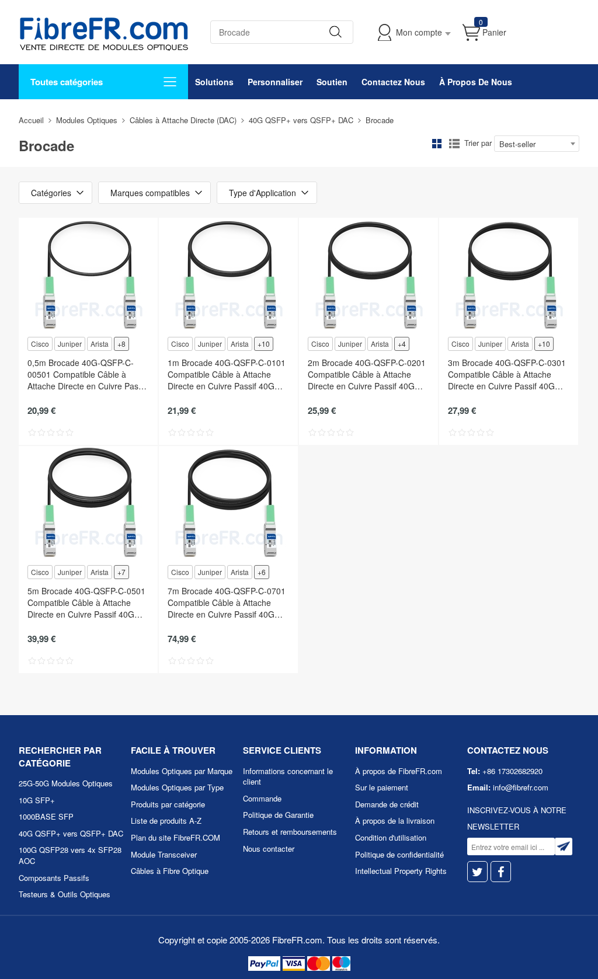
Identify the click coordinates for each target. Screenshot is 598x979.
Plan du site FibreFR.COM (175, 837)
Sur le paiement (381, 787)
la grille (437, 143)
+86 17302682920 (512, 770)
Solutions (214, 82)
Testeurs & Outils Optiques (64, 894)
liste (454, 143)
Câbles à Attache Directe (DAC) (183, 120)
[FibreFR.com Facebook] (501, 872)
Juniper (70, 344)
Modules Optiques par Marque (181, 770)
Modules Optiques (86, 120)
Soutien (332, 82)
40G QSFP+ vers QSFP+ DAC (301, 120)
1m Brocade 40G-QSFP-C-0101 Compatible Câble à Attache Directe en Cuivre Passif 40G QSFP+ (227, 374)
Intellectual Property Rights (401, 870)
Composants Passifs (54, 877)
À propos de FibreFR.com (398, 770)
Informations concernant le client (288, 776)
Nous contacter (268, 848)
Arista (100, 344)
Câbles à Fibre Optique (169, 870)
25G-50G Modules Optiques (66, 783)
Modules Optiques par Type (177, 787)
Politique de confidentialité (399, 854)
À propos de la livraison (394, 820)
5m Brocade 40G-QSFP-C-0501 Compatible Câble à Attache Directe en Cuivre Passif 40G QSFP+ (86, 602)
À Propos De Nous (475, 82)
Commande (262, 798)
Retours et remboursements (290, 831)
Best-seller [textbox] (517, 143)
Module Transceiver (164, 854)
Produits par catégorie (168, 804)
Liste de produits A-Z (166, 820)
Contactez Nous (393, 82)
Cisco (40, 344)
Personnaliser (275, 82)
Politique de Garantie (278, 814)
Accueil (31, 120)
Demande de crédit (387, 804)
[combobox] (536, 143)
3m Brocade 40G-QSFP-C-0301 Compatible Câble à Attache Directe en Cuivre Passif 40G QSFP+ (507, 374)
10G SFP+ (37, 800)
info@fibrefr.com (520, 787)
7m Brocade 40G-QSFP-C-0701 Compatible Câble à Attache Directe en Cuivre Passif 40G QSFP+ (227, 602)
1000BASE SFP (46, 816)
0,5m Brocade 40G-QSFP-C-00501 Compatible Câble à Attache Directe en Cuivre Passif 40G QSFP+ (87, 374)
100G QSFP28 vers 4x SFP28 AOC (70, 855)
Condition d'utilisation (390, 837)
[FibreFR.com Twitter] (477, 872)
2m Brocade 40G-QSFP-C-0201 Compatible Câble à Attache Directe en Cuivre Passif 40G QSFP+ (367, 374)
